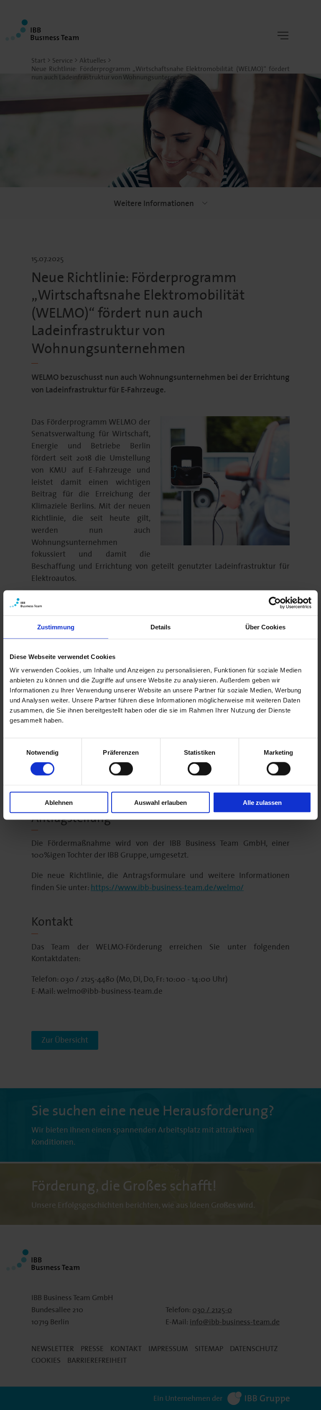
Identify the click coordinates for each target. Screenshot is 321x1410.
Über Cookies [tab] (265, 627)
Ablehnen (59, 802)
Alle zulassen (262, 802)
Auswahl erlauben (160, 802)
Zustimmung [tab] (55, 627)
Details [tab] (160, 627)
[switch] (121, 769)
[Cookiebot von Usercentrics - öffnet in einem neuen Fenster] (274, 603)
